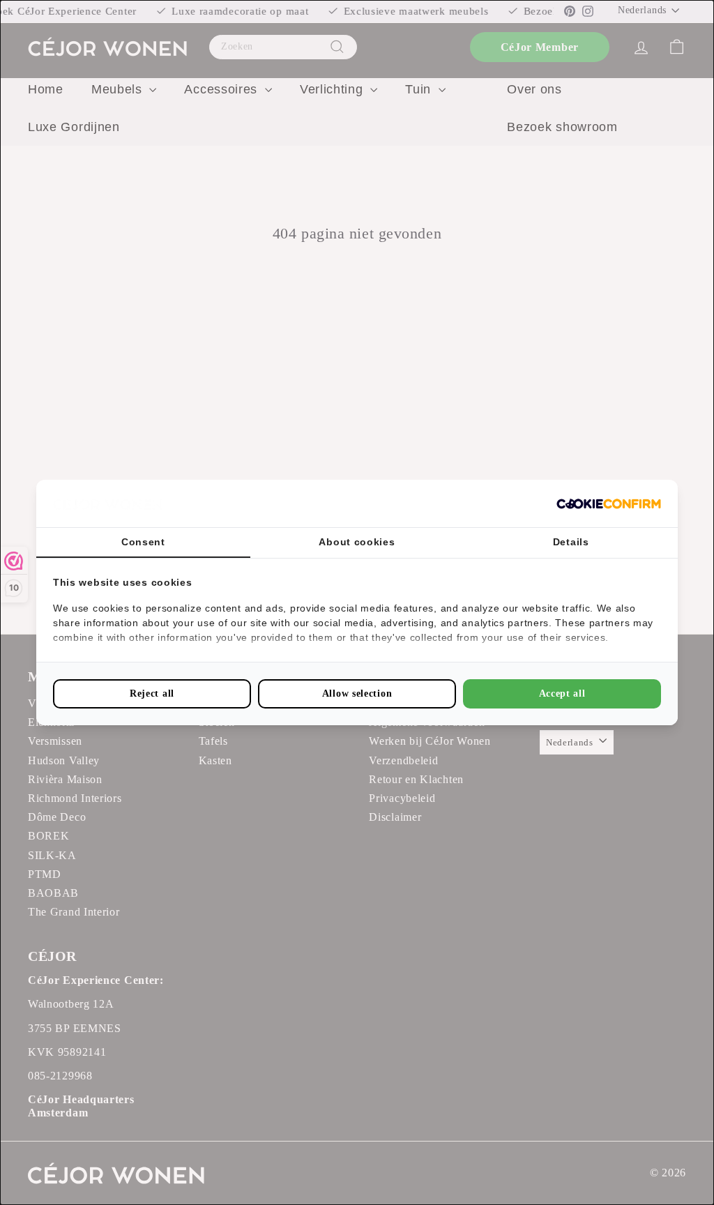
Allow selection (357, 693)
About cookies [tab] (357, 541)
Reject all (152, 693)
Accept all (562, 693)
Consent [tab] (143, 541)
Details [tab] (571, 541)
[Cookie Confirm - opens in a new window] (608, 504)
